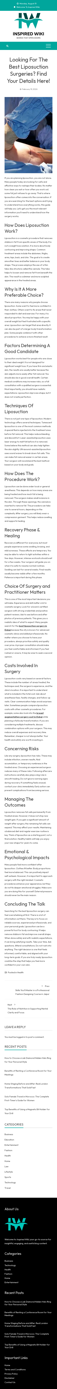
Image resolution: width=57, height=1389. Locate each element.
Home (7, 1161)
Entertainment (11, 1145)
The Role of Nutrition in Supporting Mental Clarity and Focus (28, 1008)
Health (20, 972)
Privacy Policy (11, 1373)
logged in (20, 1037)
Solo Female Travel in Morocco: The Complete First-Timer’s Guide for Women (27, 1335)
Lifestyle (9, 1171)
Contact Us (10, 1382)
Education (9, 1139)
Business (9, 1134)
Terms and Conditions (15, 1369)
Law (7, 1166)
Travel (8, 1188)
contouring (32, 930)
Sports (8, 1177)
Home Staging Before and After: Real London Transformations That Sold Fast (26, 1324)
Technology (10, 1182)
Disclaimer (10, 1378)
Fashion (8, 1150)
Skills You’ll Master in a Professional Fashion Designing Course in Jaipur (32, 990)
